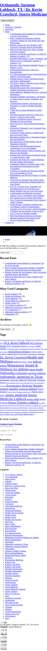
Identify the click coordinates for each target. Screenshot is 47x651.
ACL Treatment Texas (16, 346)
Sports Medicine (11, 298)
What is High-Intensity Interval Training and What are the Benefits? (27, 152)
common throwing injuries (16, 354)
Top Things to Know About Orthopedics (26, 198)
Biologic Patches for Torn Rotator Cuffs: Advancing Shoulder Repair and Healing (26, 46)
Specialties (9, 29)
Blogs (7, 32)
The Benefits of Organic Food (8, 405)
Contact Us (9, 222)
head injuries (10, 508)
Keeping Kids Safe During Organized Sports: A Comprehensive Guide (28, 156)
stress (7, 596)
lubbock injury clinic (23, 362)
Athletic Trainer (11, 484)
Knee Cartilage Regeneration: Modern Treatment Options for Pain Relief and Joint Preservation (27, 40)
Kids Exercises (11, 528)
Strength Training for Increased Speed (25, 218)
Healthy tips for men (13, 520)
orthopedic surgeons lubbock (16, 312)
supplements (10, 600)
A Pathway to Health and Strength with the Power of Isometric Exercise (27, 172)
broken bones (10, 490)
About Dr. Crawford (13, 27)
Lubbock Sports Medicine (11, 424)
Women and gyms (12, 614)
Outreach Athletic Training (15, 551)
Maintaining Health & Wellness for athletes (19, 367)
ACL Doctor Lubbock (14, 305)
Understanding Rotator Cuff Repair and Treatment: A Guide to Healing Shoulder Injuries (26, 105)
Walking (8, 609)
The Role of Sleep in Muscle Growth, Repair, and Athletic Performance (28, 84)
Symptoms (42, 403)
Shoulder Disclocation (14, 569)
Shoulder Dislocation (13, 571)
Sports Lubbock (11, 294)
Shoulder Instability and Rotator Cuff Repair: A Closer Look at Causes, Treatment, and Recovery (28, 99)
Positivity (8, 558)
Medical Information (13, 540)
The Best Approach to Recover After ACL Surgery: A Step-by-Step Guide (27, 116)
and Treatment (31, 346)
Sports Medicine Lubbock (15, 301)
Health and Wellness (13, 296)
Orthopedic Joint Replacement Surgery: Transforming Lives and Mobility (25, 147)
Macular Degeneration (14, 535)
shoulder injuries (11, 573)
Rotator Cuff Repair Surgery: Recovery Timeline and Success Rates (25, 120)
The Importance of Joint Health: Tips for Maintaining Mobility (26, 143)
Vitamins (8, 607)
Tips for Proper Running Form (22, 220)
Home (7, 25)
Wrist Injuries (10, 616)
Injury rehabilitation (13, 526)
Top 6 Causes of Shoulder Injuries (23, 213)
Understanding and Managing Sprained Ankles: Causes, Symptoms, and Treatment (27, 194)
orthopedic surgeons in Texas (16, 307)
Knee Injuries (10, 531)
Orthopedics (10, 314)
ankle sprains (10, 479)
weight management (13, 612)
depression (9, 497)
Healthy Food (10, 515)
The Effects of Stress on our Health (28, 405)
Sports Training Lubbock (23, 402)
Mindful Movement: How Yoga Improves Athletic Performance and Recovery (26, 89)
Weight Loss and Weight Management (19, 414)
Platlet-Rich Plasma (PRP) (15, 555)
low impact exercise (13, 533)
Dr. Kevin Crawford (13, 357)
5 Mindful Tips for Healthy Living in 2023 (27, 211)
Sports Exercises (11, 580)
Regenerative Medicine (19, 385)
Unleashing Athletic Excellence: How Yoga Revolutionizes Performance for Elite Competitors (27, 166)
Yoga (7, 618)
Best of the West (11, 488)
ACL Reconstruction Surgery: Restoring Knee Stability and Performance (28, 75)
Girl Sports (9, 504)
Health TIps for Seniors (14, 513)
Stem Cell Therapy (12, 594)
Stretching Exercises (13, 598)
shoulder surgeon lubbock (23, 388)
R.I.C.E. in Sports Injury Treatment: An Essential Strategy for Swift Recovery (25, 188)
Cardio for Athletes (12, 493)
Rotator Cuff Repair (13, 567)
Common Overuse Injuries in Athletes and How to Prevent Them (26, 134)
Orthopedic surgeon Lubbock (31, 373)
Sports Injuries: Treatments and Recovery (26, 204)
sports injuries (10, 582)
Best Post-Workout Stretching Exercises (25, 216)
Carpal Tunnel (10, 495)
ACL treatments (11, 310)
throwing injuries (11, 603)
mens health (36, 369)
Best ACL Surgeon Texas (15, 486)
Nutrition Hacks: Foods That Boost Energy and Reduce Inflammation (27, 80)
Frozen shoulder (11, 502)
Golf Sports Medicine (13, 506)
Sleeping (8, 578)
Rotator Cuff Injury (12, 564)
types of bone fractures (14, 605)
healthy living (10, 303)
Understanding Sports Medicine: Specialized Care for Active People (27, 35)
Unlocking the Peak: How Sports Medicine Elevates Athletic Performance (27, 161)
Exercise (8, 499)
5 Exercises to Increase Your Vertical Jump (27, 180)
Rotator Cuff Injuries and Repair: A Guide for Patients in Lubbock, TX (28, 55)
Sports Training (11, 591)
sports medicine (16, 395)
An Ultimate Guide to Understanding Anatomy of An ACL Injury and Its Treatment (28, 208)
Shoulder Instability (12, 576)
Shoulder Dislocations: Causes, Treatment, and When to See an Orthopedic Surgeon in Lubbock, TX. (28, 61)
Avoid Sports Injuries (19, 351)
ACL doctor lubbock (17, 342)
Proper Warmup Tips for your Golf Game (26, 191)
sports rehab (33, 399)
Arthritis (8, 481)
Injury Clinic (10, 524)
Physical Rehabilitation (14, 553)
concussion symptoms (36, 354)
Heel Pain (9, 522)
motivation (9, 542)
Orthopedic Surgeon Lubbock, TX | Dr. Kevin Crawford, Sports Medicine (23, 9)
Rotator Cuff (10, 562)
